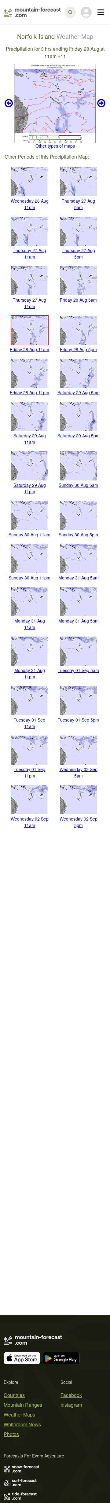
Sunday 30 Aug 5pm (78, 534)
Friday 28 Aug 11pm (29, 392)
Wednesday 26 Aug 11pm (30, 204)
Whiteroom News (22, 1424)
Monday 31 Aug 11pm (29, 673)
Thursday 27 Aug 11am (29, 253)
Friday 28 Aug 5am (78, 300)
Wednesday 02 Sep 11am (30, 822)
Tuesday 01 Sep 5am (78, 670)
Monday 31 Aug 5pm (78, 621)
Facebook (71, 1394)
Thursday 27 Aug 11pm (29, 303)
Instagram (71, 1404)
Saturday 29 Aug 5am (78, 392)
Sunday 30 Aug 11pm (29, 578)
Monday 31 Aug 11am (29, 624)
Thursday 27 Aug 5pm (78, 253)
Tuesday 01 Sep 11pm (29, 772)
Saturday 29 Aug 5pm (78, 435)
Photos (11, 1434)
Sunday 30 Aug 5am (78, 485)
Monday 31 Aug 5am (78, 578)
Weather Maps (19, 1414)
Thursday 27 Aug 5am (78, 204)
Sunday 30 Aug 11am (29, 534)
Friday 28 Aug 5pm (78, 349)
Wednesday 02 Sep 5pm (78, 822)
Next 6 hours (100, 103)
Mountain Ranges (23, 1404)
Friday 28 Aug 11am (29, 349)
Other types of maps (55, 146)
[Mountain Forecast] (32, 12)
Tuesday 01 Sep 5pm (78, 720)
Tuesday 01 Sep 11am (29, 723)
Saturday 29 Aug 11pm (29, 488)
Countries (14, 1394)
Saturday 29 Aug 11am (29, 438)
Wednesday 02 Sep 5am (78, 772)
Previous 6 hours (9, 103)
